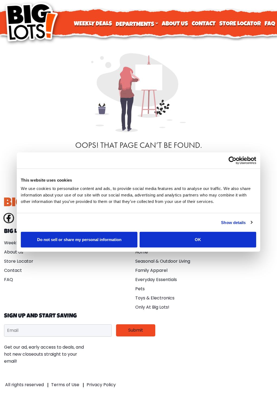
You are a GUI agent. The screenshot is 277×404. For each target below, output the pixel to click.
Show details (233, 222)
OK (198, 239)
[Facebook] (9, 219)
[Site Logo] (32, 22)
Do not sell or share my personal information (79, 239)
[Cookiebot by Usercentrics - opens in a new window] (232, 160)
